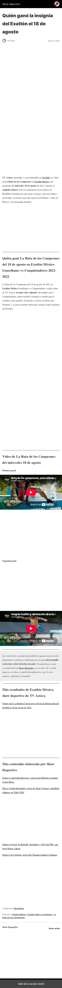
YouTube (46, 177)
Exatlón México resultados (40, 914)
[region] (31, 105)
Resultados (19, 908)
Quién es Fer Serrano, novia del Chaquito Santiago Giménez (29, 854)
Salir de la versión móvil (31, 983)
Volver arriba (54, 928)
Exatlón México (42, 181)
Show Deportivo (26, 667)
